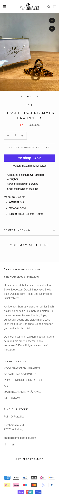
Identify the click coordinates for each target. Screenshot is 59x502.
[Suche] (48, 6)
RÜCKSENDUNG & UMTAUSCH (23, 380)
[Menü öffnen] (4, 6)
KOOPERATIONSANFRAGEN (22, 368)
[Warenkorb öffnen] (54, 6)
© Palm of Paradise (29, 459)
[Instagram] (13, 444)
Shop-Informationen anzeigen (22, 188)
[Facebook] (5, 444)
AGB (7, 386)
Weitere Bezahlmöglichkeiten (29, 165)
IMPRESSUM (12, 397)
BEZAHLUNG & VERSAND (20, 374)
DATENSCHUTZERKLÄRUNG (22, 392)
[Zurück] (21, 96)
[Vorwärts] (37, 96)
